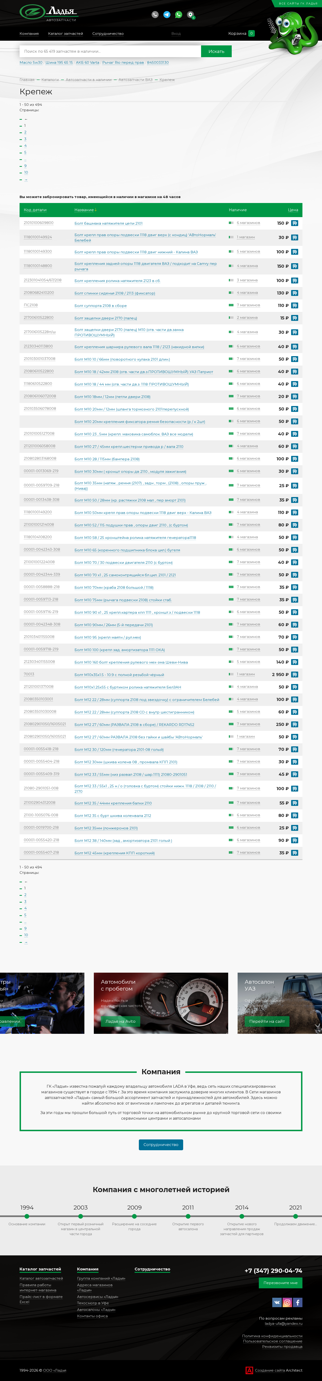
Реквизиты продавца (282, 1346)
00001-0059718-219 (41, 649)
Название (84, 210)
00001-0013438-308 (41, 499)
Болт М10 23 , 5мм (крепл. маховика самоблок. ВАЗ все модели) (133, 434)
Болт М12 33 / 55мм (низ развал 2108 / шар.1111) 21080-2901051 (130, 774)
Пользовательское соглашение (272, 1341)
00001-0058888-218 (42, 587)
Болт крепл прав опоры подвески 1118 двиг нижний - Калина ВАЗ (136, 252)
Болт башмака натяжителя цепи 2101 (108, 223)
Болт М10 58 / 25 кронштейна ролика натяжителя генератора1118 (135, 537)
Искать (216, 51)
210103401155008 (39, 636)
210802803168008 (40, 458)
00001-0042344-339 (42, 574)
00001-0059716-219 (41, 611)
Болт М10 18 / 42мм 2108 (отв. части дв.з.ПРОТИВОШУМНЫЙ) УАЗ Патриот (143, 372)
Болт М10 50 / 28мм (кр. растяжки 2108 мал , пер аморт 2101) (130, 500)
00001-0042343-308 (42, 549)
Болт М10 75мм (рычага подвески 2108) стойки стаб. (123, 600)
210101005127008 (39, 433)
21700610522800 (39, 317)
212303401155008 (39, 661)
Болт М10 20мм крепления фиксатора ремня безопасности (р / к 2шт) (139, 421)
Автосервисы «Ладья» (97, 1296)
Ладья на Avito (121, 1021)
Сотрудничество (161, 1144)
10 (26, 172)
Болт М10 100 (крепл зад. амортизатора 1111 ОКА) (119, 650)
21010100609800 (39, 222)
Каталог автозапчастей (41, 1278)
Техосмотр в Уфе (93, 1303)
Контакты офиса (92, 1316)
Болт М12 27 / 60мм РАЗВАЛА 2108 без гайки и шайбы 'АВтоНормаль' (138, 737)
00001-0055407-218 (41, 852)
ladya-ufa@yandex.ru (283, 1323)
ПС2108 (31, 305)
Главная (27, 79)
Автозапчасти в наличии (88, 79)
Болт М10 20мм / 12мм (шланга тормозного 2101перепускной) (131, 409)
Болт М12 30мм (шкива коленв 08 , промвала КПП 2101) (126, 762)
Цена (293, 210)
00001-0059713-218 (41, 599)
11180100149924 (38, 237)
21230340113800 (38, 346)
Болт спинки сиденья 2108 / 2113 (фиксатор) (114, 293)
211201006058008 (39, 446)
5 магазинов (248, 251)
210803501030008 (40, 711)
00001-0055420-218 (41, 840)
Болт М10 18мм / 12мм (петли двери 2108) (112, 396)
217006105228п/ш (40, 332)
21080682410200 (39, 292)
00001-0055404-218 (41, 761)
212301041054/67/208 (43, 280)
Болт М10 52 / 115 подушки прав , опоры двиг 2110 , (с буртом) (131, 525)
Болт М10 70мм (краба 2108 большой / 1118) (114, 587)
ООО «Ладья (54, 1370)
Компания (88, 1269)
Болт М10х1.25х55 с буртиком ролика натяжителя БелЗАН (127, 687)
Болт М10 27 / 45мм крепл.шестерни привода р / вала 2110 (128, 446)
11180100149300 (38, 251)
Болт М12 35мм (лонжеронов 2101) (106, 828)
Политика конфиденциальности (272, 1336)
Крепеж (167, 79)
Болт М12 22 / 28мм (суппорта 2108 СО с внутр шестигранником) (134, 712)
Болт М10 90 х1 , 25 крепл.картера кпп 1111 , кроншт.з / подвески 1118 (137, 612)
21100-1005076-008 (41, 815)
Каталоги (50, 79)
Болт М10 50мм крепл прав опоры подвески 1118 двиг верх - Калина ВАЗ (142, 512)
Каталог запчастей (40, 1269)
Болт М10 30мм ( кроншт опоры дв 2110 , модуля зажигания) (130, 471)
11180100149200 (38, 512)
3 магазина (247, 280)
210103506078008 (40, 408)
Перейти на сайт (267, 1021)
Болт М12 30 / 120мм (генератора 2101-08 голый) (119, 749)
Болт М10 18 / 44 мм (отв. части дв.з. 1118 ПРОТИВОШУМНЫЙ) (131, 384)
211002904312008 (39, 802)
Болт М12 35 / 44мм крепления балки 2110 (113, 803)
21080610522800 (39, 371)
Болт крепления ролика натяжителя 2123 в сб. (117, 281)
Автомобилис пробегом (118, 985)
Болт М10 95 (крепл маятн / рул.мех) (107, 637)
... (25, 159)
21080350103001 (38, 699)
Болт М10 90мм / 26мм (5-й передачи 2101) (113, 625)
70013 (29, 674)
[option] (161, 1003)
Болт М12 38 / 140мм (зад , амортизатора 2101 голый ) (123, 840)
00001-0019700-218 (41, 827)
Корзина (237, 33)
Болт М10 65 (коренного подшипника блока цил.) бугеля (127, 550)
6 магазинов (248, 222)
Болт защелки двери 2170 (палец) (105, 318)
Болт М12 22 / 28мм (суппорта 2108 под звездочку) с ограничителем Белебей (146, 699)
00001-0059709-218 (41, 485)
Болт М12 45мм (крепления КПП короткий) (114, 853)
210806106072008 (40, 396)
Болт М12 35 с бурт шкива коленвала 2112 (112, 815)
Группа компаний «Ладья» (101, 1278)
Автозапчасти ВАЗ (136, 79)
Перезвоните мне (281, 1283)
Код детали (35, 210)
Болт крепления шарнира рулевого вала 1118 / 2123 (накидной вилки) (139, 347)
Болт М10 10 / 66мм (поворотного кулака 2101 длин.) (122, 359)
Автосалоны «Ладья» (96, 1309)
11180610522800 (38, 383)
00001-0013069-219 (41, 471)
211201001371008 (39, 686)
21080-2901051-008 (41, 788)
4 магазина (247, 265)
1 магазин (246, 237)
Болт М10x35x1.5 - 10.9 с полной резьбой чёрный (119, 675)
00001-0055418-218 (41, 749)
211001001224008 (39, 562)
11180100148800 (38, 265)
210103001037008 (39, 358)
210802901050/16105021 (45, 724)
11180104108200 (38, 537)
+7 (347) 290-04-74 (273, 1270)
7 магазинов (248, 305)
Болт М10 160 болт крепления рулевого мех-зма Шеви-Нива (131, 662)
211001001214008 (39, 524)
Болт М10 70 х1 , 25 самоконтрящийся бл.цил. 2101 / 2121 (125, 575)
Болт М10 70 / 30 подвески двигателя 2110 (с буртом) (123, 562)
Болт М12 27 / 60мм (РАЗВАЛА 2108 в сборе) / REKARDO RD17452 (134, 724)
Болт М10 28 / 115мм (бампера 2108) (107, 459)
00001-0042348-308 (42, 624)
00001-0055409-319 (41, 774)
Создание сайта (270, 1370)
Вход (176, 33)
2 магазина (247, 317)
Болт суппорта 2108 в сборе (100, 305)
